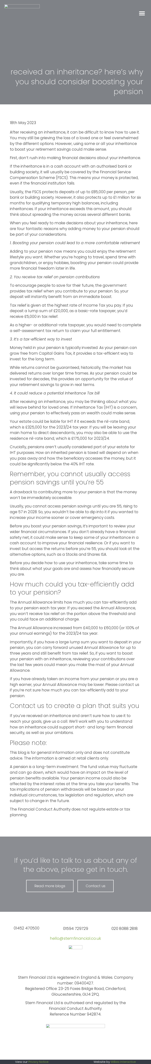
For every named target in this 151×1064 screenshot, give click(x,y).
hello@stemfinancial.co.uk (75, 938)
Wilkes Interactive (123, 1062)
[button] (142, 13)
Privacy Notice (38, 1062)
